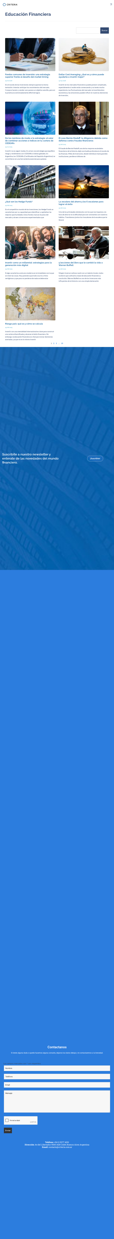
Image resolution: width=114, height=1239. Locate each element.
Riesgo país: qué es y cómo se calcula (24, 323)
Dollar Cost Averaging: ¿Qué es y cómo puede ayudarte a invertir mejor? (81, 75)
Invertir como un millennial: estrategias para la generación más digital (28, 263)
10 (62, 343)
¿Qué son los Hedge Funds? (19, 201)
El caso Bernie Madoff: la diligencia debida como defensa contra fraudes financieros (83, 139)
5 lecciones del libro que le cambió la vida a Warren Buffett (81, 263)
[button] (111, 4)
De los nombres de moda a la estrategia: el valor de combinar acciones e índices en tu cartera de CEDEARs (29, 140)
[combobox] (87, 30)
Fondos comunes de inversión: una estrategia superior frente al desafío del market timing (27, 75)
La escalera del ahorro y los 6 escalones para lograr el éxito (81, 202)
